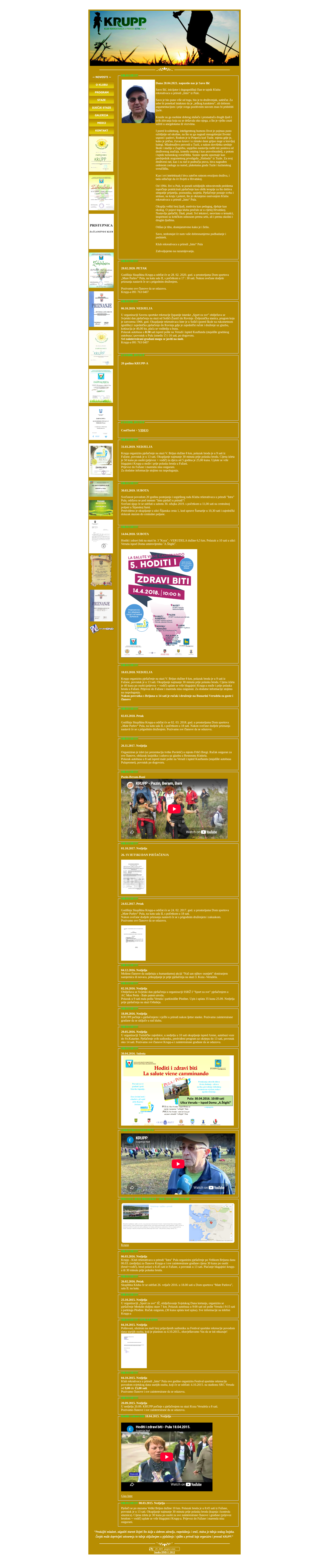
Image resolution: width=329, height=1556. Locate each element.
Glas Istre (127, 1496)
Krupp (125, 1245)
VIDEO (143, 430)
